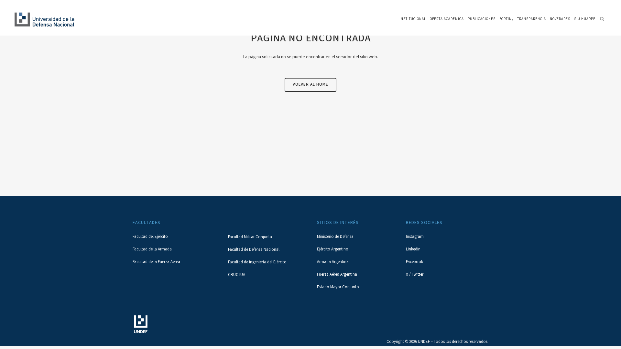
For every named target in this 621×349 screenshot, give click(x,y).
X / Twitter (414, 275)
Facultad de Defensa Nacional (253, 250)
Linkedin (413, 250)
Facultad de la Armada (152, 250)
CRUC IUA (236, 275)
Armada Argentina (333, 262)
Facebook (414, 262)
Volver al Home (310, 85)
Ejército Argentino (332, 250)
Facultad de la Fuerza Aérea (156, 262)
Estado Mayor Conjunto (338, 287)
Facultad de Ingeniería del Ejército (257, 262)
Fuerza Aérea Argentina (337, 275)
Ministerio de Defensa (335, 237)
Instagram (415, 237)
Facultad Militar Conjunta (250, 237)
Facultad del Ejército (150, 237)
